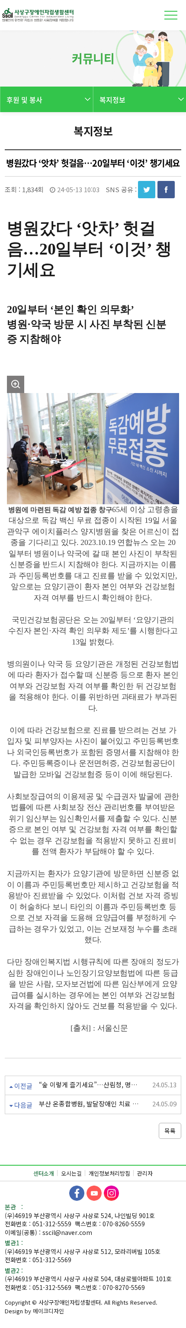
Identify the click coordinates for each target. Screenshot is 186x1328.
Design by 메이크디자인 (34, 1311)
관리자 (145, 1173)
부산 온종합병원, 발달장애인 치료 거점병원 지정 (90, 1103)
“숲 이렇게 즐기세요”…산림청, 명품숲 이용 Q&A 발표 (90, 1084)
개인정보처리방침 (109, 1173)
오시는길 (71, 1173)
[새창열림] (76, 1193)
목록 (170, 1130)
